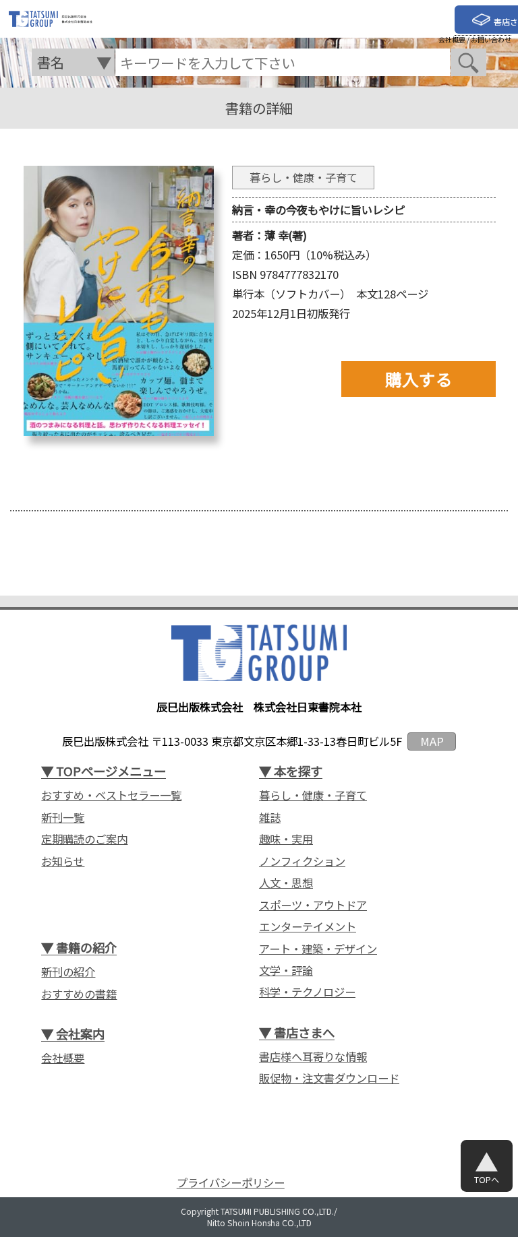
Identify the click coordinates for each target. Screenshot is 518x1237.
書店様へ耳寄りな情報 (313, 1056)
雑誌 (270, 817)
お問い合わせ (491, 40)
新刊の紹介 (68, 972)
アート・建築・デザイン (318, 949)
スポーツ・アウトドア (313, 905)
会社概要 (451, 40)
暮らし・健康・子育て (313, 795)
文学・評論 (286, 970)
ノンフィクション (302, 861)
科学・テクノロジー (307, 992)
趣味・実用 (286, 839)
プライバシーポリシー (231, 1182)
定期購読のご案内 (84, 839)
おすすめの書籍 (79, 994)
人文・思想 (286, 883)
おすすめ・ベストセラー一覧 (111, 795)
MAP (432, 741)
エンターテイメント (307, 926)
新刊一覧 (62, 817)
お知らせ (62, 861)
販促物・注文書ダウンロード (329, 1078)
